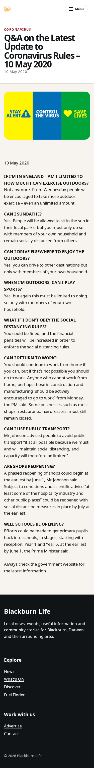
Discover (12, 687)
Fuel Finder (14, 695)
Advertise (13, 726)
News (9, 671)
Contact (11, 733)
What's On (14, 679)
